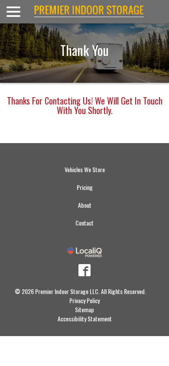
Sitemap (84, 309)
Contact (84, 222)
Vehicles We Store (85, 169)
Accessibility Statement (85, 318)
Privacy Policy (84, 300)
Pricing (85, 187)
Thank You (84, 50)
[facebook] (84, 270)
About (84, 204)
